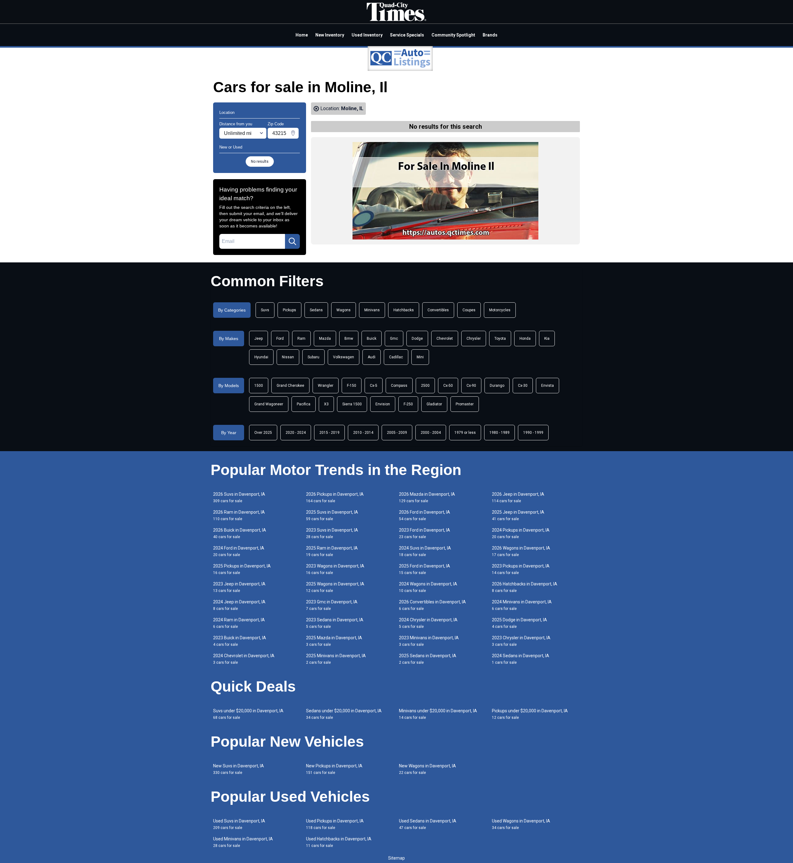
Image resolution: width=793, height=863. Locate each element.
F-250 (408, 404)
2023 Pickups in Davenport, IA (521, 569)
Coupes (468, 310)
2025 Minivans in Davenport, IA (336, 659)
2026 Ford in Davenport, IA (424, 515)
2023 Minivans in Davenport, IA (429, 641)
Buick (371, 338)
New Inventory (329, 34)
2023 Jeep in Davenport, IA (239, 587)
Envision (382, 404)
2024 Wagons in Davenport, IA (428, 587)
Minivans (372, 310)
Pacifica (303, 404)
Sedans (316, 310)
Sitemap (396, 858)
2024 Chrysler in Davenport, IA (428, 623)
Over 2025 (263, 432)
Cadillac (396, 357)
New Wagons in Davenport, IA (427, 769)
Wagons (343, 310)
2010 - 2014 (363, 432)
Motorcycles (499, 310)
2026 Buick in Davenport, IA (239, 533)
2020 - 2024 (296, 432)
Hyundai (261, 357)
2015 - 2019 (329, 432)
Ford (280, 338)
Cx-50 (448, 385)
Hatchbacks (403, 310)
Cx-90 (471, 385)
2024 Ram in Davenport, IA (239, 623)
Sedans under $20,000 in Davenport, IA (344, 714)
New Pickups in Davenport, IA (334, 769)
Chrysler (474, 338)
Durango (497, 385)
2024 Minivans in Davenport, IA (522, 605)
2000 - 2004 (431, 432)
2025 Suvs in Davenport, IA (332, 515)
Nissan (288, 357)
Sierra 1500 (352, 404)
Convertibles (438, 310)
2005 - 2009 (397, 432)
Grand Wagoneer (268, 404)
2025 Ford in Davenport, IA (424, 569)
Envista (547, 385)
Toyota (500, 338)
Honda (525, 338)
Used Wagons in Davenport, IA (521, 824)
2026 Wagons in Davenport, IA (521, 551)
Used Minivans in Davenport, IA (243, 842)
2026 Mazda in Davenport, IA (427, 497)
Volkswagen (343, 357)
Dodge (417, 338)
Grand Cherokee (290, 385)
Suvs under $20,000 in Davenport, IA (248, 714)
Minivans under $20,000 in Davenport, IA (438, 714)
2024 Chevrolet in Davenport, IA (243, 659)
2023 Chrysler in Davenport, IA (521, 641)
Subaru (313, 357)
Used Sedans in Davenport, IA (427, 824)
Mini (420, 357)
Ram (301, 338)
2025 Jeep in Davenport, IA (518, 515)
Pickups (289, 310)
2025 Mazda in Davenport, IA (334, 641)
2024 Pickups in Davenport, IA (521, 533)
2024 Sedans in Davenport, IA (520, 659)
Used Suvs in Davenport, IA (239, 824)
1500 (258, 385)
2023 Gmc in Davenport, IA (331, 605)
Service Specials (407, 34)
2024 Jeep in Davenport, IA (239, 605)
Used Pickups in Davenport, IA (335, 824)
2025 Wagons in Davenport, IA (335, 587)
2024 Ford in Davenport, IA (238, 551)
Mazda (325, 338)
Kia (547, 338)
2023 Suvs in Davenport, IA (332, 533)
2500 (425, 385)
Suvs (265, 310)
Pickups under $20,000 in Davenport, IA (530, 714)
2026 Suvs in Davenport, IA (239, 497)
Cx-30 (523, 385)
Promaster (465, 404)
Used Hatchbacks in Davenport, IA (338, 842)
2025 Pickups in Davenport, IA (242, 569)
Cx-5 (373, 385)
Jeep (258, 338)
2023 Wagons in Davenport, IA (335, 569)
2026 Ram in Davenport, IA (239, 515)
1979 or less (465, 432)
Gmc (394, 338)
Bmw (348, 338)
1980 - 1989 (499, 432)
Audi (371, 357)
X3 (326, 404)
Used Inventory (367, 34)
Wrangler (325, 385)
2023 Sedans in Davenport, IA (334, 623)
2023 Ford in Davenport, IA (424, 533)
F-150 (351, 385)
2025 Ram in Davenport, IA (332, 551)
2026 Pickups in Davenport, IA (335, 497)
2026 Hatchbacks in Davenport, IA (524, 587)
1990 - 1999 (533, 432)
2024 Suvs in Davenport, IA (425, 551)
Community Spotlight (453, 34)
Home (302, 34)
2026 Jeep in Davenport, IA (518, 497)
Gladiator (434, 404)
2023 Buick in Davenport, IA (239, 641)
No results (260, 161)
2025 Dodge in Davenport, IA (519, 623)
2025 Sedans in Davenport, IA (427, 659)
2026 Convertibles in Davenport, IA (432, 605)
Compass (399, 385)
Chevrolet (444, 338)
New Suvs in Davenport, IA (238, 769)
